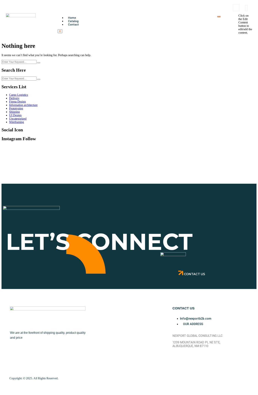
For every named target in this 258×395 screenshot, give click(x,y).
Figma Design (17, 101)
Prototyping (16, 108)
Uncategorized (17, 118)
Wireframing (16, 122)
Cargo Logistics (18, 94)
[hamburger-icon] (218, 16)
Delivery (14, 98)
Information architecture (23, 105)
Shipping (14, 111)
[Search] (231, 24)
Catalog (73, 21)
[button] (236, 7)
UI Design (15, 115)
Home (72, 17)
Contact (73, 24)
